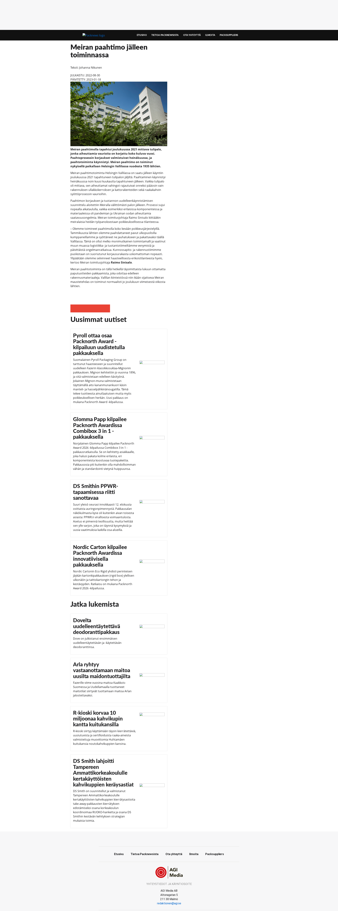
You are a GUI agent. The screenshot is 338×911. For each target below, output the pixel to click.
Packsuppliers (229, 35)
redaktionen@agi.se (169, 903)
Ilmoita (210, 35)
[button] (74, 308)
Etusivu (142, 35)
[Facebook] (169, 838)
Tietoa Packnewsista (165, 35)
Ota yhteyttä (192, 35)
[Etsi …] (261, 35)
